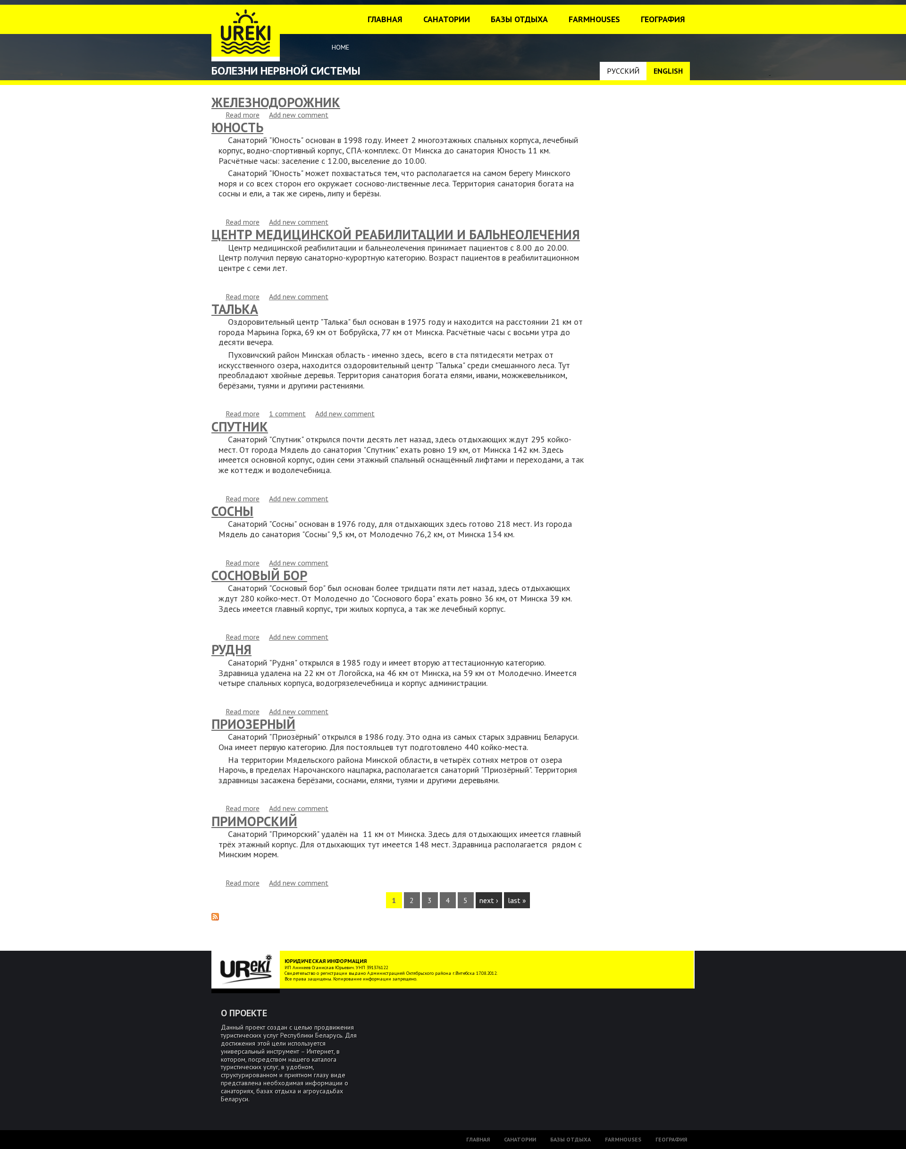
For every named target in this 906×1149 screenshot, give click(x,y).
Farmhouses (594, 19)
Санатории (446, 19)
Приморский (254, 821)
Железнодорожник (275, 102)
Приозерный (253, 724)
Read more (243, 114)
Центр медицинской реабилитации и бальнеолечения (395, 234)
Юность (237, 127)
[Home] (245, 33)
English (668, 71)
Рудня (231, 649)
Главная (385, 19)
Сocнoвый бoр (259, 575)
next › (488, 900)
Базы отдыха (519, 19)
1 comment (287, 413)
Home (340, 47)
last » (517, 900)
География (663, 19)
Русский (623, 71)
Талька (234, 309)
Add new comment (298, 114)
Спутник (239, 426)
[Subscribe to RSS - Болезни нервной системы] (215, 917)
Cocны (232, 511)
